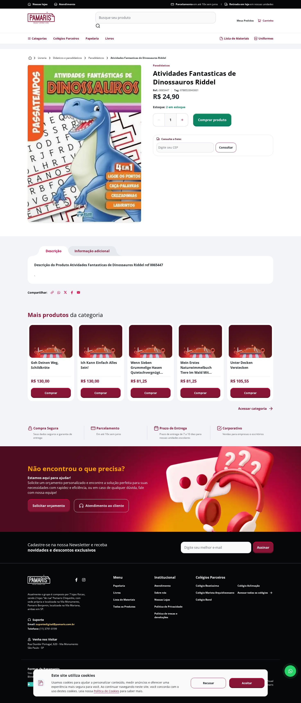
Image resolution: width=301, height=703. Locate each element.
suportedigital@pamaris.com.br (55, 624)
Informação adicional (92, 251)
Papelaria (92, 38)
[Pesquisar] (97, 25)
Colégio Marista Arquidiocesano (215, 592)
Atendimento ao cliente (104, 505)
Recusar (208, 683)
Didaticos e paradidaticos (67, 58)
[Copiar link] (52, 292)
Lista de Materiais (236, 38)
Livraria (42, 58)
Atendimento (67, 4)
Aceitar (247, 683)
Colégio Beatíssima (207, 585)
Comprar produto (212, 120)
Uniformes (265, 38)
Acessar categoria (252, 408)
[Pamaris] (39, 580)
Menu (118, 577)
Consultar (226, 147)
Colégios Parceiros (66, 38)
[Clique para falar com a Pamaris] (290, 671)
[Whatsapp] (58, 292)
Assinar (263, 547)
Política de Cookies (106, 691)
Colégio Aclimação (249, 585)
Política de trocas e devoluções (165, 615)
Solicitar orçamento (49, 505)
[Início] (30, 58)
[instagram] (84, 580)
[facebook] (76, 580)
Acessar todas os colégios (253, 592)
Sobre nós (160, 592)
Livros (109, 38)
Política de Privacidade (168, 606)
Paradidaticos (96, 58)
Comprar (51, 393)
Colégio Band (204, 599)
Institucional (164, 577)
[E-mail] (78, 292)
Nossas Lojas (162, 599)
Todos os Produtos (124, 606)
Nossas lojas (40, 4)
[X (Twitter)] (65, 292)
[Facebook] (72, 292)
